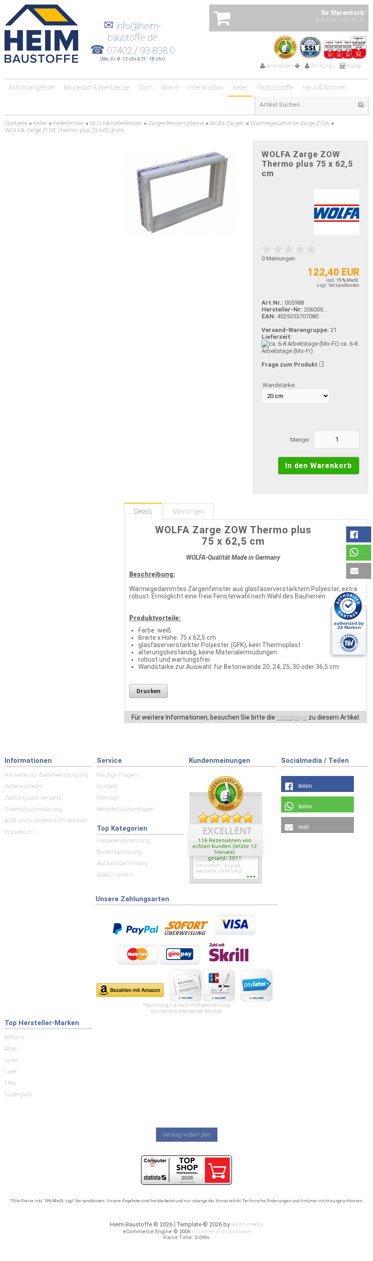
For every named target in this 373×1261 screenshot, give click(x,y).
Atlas (11, 1048)
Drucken (148, 691)
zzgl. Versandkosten (338, 285)
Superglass (18, 1094)
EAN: (269, 316)
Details (143, 511)
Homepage (292, 717)
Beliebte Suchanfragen (126, 809)
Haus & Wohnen (324, 87)
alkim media (247, 1224)
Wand (170, 87)
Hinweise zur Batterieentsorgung (46, 774)
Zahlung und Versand (33, 797)
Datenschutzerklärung (33, 809)
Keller (240, 87)
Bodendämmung (119, 851)
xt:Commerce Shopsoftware (221, 1232)
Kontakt (107, 786)
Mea (10, 1082)
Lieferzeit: (277, 336)
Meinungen (188, 511)
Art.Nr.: (272, 302)
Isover (12, 1060)
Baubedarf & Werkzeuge (97, 87)
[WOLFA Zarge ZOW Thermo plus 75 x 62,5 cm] (181, 192)
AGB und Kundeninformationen (46, 820)
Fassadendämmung (123, 840)
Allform (14, 1037)
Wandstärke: (279, 385)
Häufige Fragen (117, 774)
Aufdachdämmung (122, 863)
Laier (11, 1071)
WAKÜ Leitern (115, 874)
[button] (358, 534)
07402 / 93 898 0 (141, 50)
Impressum (19, 831)
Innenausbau (205, 87)
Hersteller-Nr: (282, 309)
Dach (146, 87)
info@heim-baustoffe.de (132, 31)
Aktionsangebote (32, 87)
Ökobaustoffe (275, 87)
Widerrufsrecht (24, 786)
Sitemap (107, 797)
